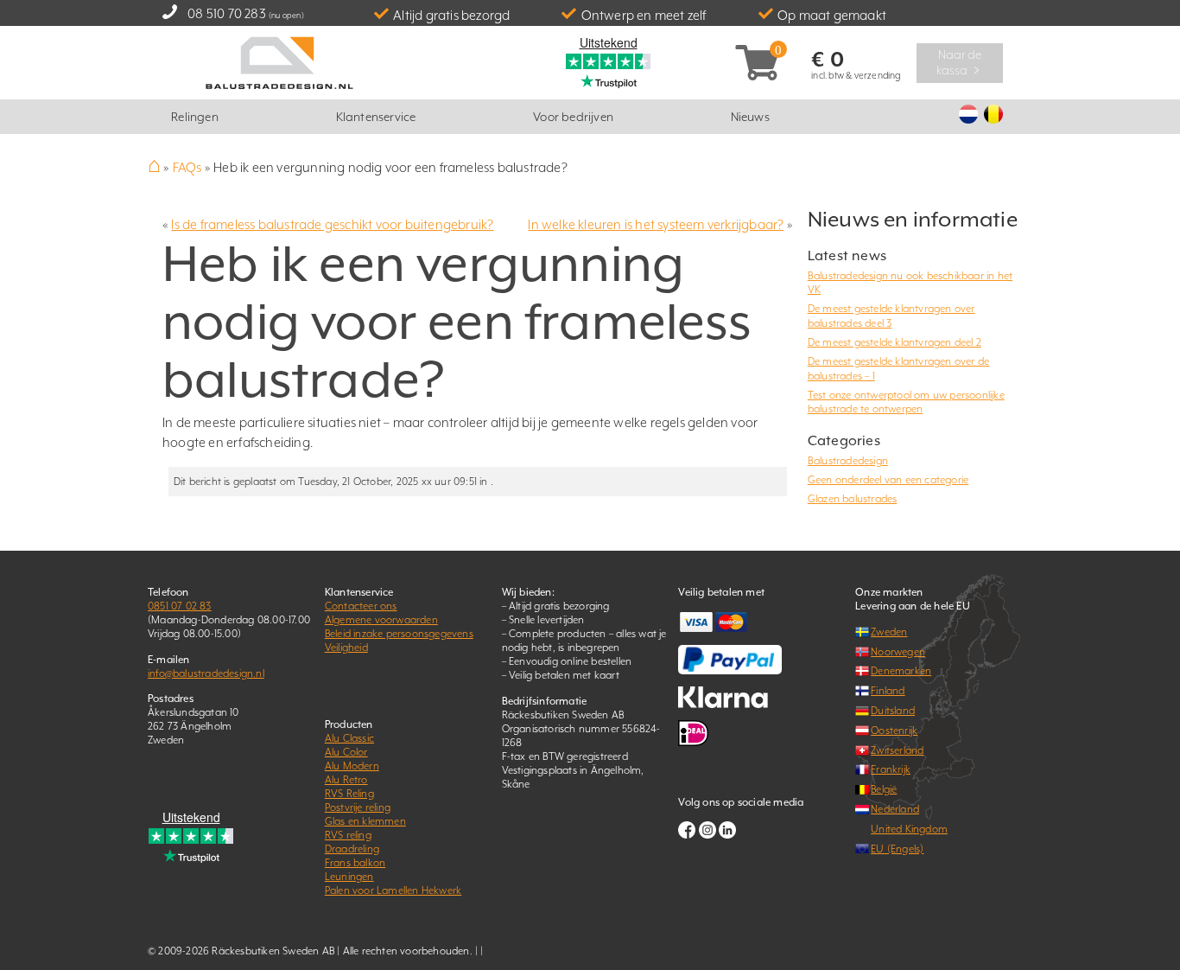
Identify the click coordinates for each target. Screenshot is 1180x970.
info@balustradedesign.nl (206, 673)
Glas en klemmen (365, 821)
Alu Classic (349, 738)
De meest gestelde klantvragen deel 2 (894, 342)
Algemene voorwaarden (381, 620)
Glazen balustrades (853, 499)
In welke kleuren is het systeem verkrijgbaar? (655, 224)
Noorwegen (898, 652)
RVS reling (348, 835)
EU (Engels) (897, 849)
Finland (887, 691)
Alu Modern (352, 766)
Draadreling (352, 849)
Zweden (889, 632)
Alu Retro (346, 780)
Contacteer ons (361, 606)
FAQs (187, 167)
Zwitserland (897, 750)
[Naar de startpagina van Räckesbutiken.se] (279, 61)
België (884, 789)
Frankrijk (890, 769)
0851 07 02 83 (180, 606)
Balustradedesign (848, 461)
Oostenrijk (894, 730)
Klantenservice (376, 117)
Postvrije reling (357, 807)
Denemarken (901, 671)
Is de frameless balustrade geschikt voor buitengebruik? (332, 224)
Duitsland (893, 711)
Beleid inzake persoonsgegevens (399, 634)
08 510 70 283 (226, 13)
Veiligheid (346, 647)
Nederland (895, 809)
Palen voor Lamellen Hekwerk (393, 890)
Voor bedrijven (573, 117)
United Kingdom (909, 829)
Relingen (195, 117)
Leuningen (349, 877)
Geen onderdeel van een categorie (888, 480)
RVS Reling (349, 794)
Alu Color (346, 752)
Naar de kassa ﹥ (960, 62)
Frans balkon (355, 863)
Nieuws (750, 117)
